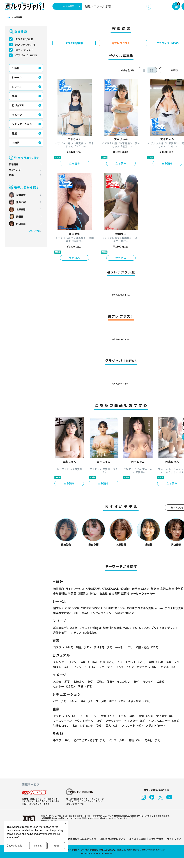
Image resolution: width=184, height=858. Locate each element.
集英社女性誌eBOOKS (66, 613)
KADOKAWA (93, 588)
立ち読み (74, 163)
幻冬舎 (145, 588)
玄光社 (136, 588)
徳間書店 (83, 593)
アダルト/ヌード (156, 725)
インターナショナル (142, 667)
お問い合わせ (156, 839)
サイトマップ (174, 839)
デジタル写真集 (24, 39)
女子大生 (166, 716)
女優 (109, 716)
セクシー (64, 686)
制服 (84, 647)
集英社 (155, 588)
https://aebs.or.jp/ (49, 820)
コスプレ (64, 647)
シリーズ (17, 86)
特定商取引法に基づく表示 (82, 839)
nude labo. (90, 632)
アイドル (88, 716)
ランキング (15, 169)
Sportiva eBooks (123, 613)
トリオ (77, 701)
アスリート (133, 725)
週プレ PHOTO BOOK (66, 608)
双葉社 (125, 593)
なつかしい (129, 681)
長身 (174, 662)
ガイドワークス (74, 588)
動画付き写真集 (112, 628)
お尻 (108, 662)
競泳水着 (104, 647)
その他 (15, 142)
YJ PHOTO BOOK (91, 608)
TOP (7, 17)
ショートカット (132, 662)
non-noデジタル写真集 (169, 608)
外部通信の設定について (112, 839)
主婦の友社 (167, 588)
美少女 (62, 681)
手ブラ (62, 740)
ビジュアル (18, 105)
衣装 (14, 96)
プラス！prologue (90, 628)
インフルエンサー (164, 721)
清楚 (86, 686)
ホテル (117, 701)
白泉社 (103, 593)
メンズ (117, 740)
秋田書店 (58, 588)
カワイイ (154, 681)
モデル (127, 716)
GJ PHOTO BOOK (115, 608)
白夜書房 (114, 593)
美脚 (156, 662)
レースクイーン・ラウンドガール (78, 721)
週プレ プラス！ (24, 50)
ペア (60, 701)
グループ (98, 701)
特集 (11, 175)
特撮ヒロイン (66, 725)
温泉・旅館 (140, 701)
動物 (136, 740)
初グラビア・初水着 (90, 740)
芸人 (113, 725)
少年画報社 (60, 593)
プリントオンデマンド (164, 628)
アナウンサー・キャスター (126, 721)
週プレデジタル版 (25, 44)
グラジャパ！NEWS (26, 55)
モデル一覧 (34, 230)
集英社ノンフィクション (96, 613)
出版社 (15, 68)
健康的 (62, 667)
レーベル (17, 77)
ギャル (169, 667)
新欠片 (94, 593)
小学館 (179, 588)
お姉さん (84, 681)
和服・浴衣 (147, 647)
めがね (124, 647)
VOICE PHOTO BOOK (136, 628)
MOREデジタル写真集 (140, 608)
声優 (147, 716)
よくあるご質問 (137, 839)
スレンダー (66, 662)
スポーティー (111, 667)
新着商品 (13, 164)
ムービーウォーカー (143, 593)
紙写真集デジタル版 (65, 628)
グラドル (64, 716)
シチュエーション (22, 124)
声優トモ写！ (61, 632)
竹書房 (72, 593)
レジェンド (92, 725)
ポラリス (76, 632)
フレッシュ (85, 667)
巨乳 (89, 662)
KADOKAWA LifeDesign (116, 588)
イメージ (17, 114)
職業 (14, 133)
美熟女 (105, 681)
